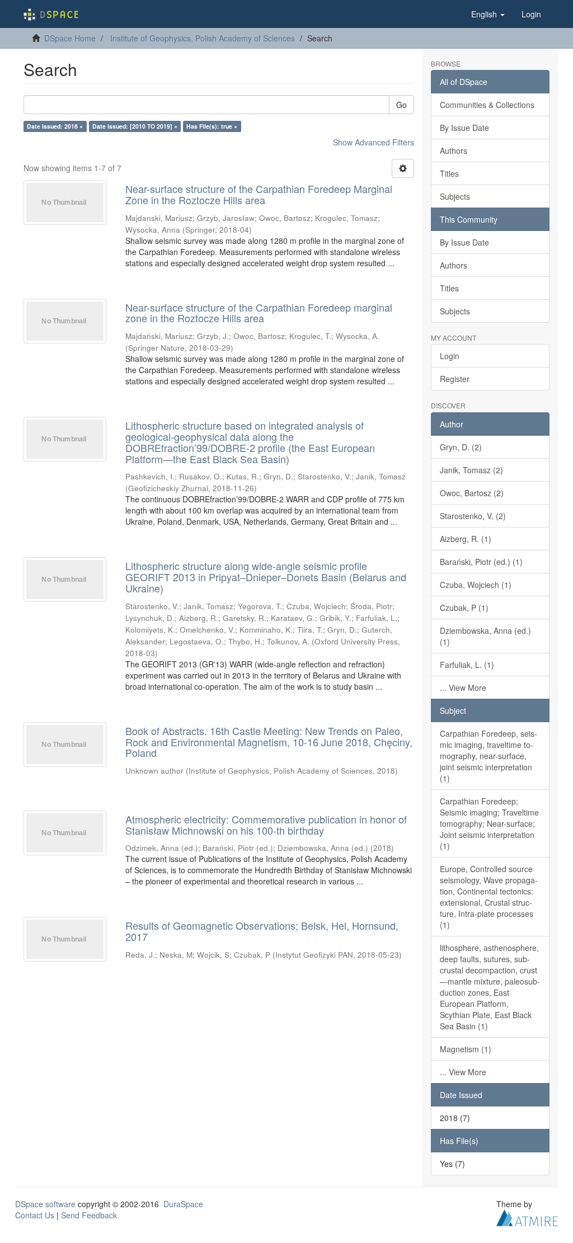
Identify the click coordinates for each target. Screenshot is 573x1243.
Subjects (455, 196)
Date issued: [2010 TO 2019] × (134, 126)
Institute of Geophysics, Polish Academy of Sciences (202, 38)
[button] (488, 14)
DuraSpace (183, 1203)
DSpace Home (70, 38)
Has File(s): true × (211, 126)
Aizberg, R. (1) (465, 538)
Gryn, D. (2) (461, 447)
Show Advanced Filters (373, 142)
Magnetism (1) (465, 1048)
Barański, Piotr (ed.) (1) (481, 561)
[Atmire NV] (527, 1216)
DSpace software (45, 1203)
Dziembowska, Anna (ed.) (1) (485, 636)
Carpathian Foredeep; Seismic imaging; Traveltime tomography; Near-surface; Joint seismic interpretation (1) (489, 823)
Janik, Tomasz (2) (471, 469)
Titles (449, 173)
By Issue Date (464, 127)
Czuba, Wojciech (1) (475, 584)
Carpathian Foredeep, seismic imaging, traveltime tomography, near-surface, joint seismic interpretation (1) (488, 756)
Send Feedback (89, 1215)
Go (401, 104)
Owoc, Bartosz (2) (472, 492)
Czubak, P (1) (464, 607)
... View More (463, 687)
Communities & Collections (487, 104)
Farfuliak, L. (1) (467, 664)
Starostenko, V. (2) (473, 515)
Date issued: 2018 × (55, 126)
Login (449, 355)
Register (454, 378)
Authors (453, 150)
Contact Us (34, 1215)
